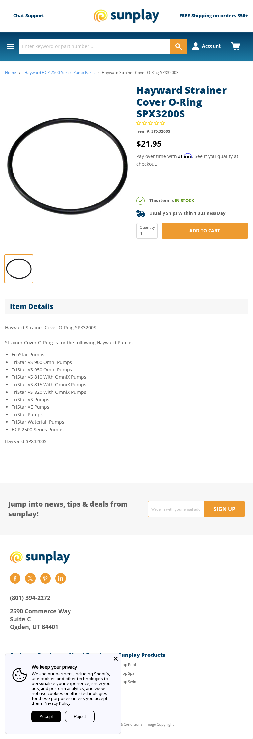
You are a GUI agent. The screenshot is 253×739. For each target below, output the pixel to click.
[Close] (115, 659)
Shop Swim (127, 681)
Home (10, 72)
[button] (151, 123)
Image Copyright (160, 724)
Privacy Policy (57, 703)
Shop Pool (127, 664)
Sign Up (224, 509)
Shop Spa (126, 673)
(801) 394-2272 (30, 598)
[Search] (178, 46)
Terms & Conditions (125, 724)
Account (211, 46)
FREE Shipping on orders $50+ (213, 15)
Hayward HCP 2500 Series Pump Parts (59, 72)
